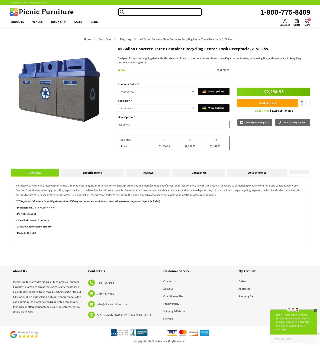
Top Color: (124, 100)
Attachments (257, 172)
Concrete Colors (128, 84)
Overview (34, 172)
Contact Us (199, 172)
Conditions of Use (173, 296)
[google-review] (24, 336)
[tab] (35, 172)
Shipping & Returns (174, 311)
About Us (168, 288)
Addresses (244, 288)
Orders (242, 281)
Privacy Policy (171, 304)
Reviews (148, 172)
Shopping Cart (246, 296)
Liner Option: (126, 117)
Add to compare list (294, 122)
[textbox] (163, 12)
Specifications (92, 172)
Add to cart (267, 103)
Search (122, 12)
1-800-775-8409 (285, 12)
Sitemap (168, 318)
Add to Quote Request (256, 122)
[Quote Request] (296, 22)
